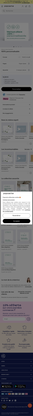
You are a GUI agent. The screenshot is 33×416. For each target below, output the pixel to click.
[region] (16, 208)
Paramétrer (16, 216)
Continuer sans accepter (9, 200)
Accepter (16, 221)
